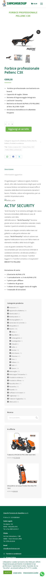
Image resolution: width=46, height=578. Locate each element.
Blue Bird (15, 335)
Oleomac (15, 356)
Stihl (13, 365)
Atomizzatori (13, 314)
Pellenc (6, 143)
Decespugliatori (14, 320)
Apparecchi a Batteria (19, 141)
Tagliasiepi (13, 396)
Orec (13, 359)
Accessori (12, 308)
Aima (13, 332)
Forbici (29, 141)
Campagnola (16, 338)
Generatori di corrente (16, 323)
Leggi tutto (17, 573)
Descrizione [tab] (9, 169)
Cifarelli (14, 344)
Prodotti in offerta (15, 380)
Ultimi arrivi (13, 402)
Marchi (34, 141)
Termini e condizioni (13, 553)
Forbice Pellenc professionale (13, 149)
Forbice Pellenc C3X (28, 147)
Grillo (13, 347)
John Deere (15, 353)
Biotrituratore (13, 317)
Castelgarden (16, 341)
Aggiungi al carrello (18, 129)
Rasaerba (12, 387)
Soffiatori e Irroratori (16, 393)
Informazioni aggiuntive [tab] (13, 174)
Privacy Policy (11, 557)
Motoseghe (13, 371)
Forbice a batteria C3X (14, 147)
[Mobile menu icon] (41, 3)
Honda (14, 350)
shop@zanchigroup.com (11, 548)
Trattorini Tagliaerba (16, 399)
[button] (38, 32)
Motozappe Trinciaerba (17, 374)
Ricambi (12, 390)
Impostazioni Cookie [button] (30, 573)
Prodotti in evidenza (17, 143)
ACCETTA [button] (8, 572)
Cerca (36, 417)
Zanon (14, 368)
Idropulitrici (13, 326)
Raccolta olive (14, 384)
